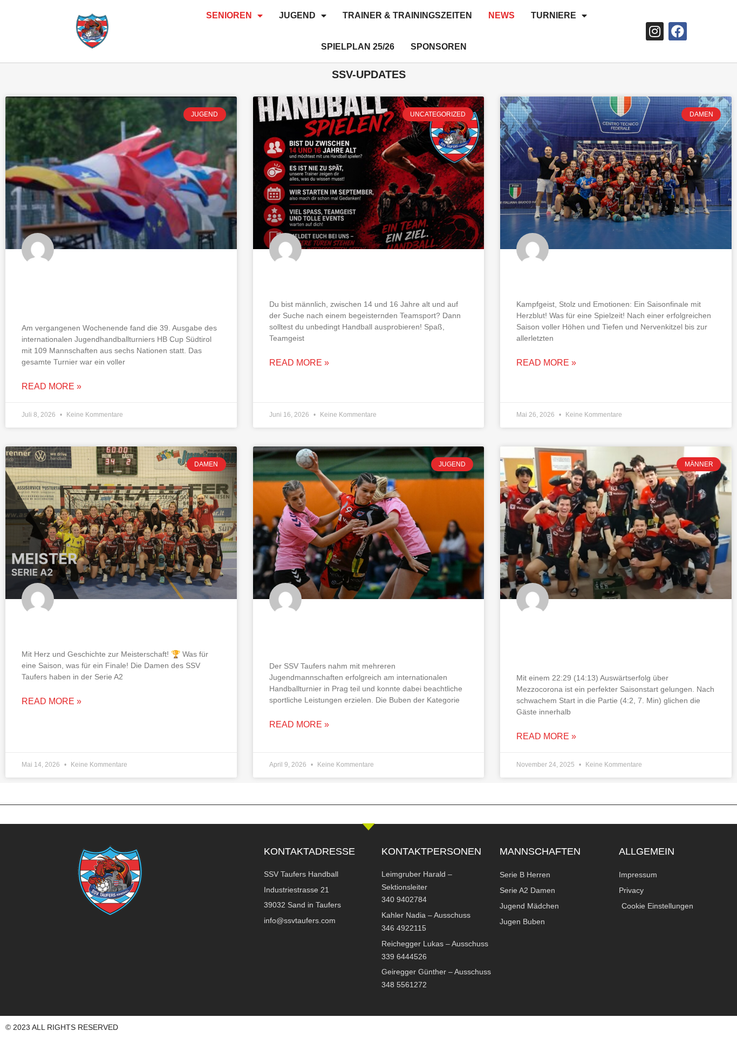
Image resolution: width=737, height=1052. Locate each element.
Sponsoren (439, 46)
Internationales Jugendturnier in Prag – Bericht (366, 635)
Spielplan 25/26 (357, 46)
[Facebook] (677, 31)
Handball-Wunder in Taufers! (111, 629)
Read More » (51, 386)
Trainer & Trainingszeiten (407, 15)
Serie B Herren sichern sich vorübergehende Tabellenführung (601, 641)
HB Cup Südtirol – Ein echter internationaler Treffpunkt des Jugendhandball (109, 291)
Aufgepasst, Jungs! (328, 279)
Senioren (229, 15)
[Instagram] (655, 31)
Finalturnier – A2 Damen (588, 279)
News (501, 15)
